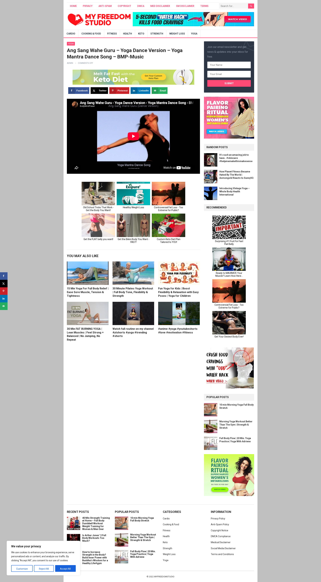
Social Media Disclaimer (223, 548)
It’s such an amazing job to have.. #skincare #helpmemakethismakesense (235, 158)
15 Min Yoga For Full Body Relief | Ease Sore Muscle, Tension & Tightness (88, 292)
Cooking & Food (91, 33)
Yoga (194, 33)
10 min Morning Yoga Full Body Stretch (142, 519)
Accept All (65, 568)
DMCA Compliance (221, 536)
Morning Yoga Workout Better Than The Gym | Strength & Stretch (235, 424)
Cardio (71, 33)
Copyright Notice (219, 530)
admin (70, 63)
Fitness (112, 33)
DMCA (140, 6)
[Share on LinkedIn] (4, 298)
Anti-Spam (105, 6)
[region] (43, 558)
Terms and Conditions (222, 554)
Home (73, 6)
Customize (22, 568)
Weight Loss (177, 33)
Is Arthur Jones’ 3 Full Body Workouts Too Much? (94, 538)
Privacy (87, 6)
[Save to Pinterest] (4, 291)
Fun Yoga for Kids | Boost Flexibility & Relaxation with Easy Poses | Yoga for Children (178, 292)
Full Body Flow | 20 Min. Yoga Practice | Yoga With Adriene (143, 554)
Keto (141, 33)
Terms (204, 6)
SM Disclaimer (185, 6)
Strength (156, 33)
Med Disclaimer (160, 6)
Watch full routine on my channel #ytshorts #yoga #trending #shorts (133, 332)
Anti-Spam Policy (220, 524)
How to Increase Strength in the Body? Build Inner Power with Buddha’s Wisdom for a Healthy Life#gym (95, 558)
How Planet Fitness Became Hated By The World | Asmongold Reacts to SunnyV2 (236, 174)
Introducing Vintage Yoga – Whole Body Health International (234, 191)
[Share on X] (4, 283)
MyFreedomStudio (164, 576)
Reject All (44, 568)
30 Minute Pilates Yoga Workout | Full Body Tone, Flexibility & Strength (133, 292)
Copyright (124, 6)
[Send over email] (4, 306)
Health (127, 33)
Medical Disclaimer (221, 542)
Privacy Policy (218, 518)
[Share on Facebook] (4, 276)
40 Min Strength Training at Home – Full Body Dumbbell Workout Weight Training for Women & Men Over (96, 523)
